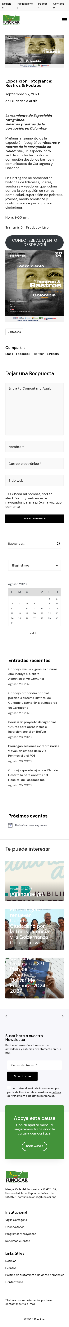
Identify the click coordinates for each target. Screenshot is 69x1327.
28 (42, 618)
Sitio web (15, 480)
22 (49, 613)
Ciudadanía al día (24, 101)
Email (9, 354)
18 (20, 613)
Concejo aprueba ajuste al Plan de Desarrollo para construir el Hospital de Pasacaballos (33, 775)
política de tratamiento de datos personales (34, 1094)
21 (42, 613)
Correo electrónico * (25, 463)
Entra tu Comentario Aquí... (29, 388)
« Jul (33, 633)
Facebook (23, 354)
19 (27, 613)
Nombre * (16, 446)
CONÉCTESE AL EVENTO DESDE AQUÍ (34, 242)
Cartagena (14, 332)
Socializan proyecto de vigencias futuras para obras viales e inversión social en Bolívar (32, 727)
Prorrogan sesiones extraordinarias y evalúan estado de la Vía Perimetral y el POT (33, 751)
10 (12, 608)
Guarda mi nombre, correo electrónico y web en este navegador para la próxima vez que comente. (33, 500)
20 (34, 613)
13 (34, 608)
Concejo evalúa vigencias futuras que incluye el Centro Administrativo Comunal (32, 674)
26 (27, 618)
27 (34, 618)
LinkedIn (53, 354)
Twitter (38, 354)
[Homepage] (16, 1177)
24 (12, 618)
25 (19, 618)
